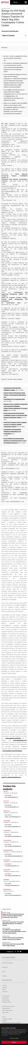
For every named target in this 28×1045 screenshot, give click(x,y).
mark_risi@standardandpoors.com (11, 797)
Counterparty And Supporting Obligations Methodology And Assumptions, (12, 431)
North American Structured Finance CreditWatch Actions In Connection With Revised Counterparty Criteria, (15, 415)
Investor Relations (5, 996)
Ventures (4, 989)
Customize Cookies (14, 1038)
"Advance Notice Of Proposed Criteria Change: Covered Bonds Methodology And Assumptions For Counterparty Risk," (14, 299)
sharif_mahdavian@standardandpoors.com (13, 836)
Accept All (14, 1042)
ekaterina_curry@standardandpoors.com (13, 816)
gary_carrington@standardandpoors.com (13, 826)
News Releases (5, 998)
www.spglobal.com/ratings (13, 738)
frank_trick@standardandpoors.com (12, 807)
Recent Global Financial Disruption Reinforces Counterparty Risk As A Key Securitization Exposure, (15, 441)
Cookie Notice (5, 1035)
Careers (3, 1016)
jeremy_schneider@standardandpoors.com (13, 846)
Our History (4, 987)
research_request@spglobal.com (11, 777)
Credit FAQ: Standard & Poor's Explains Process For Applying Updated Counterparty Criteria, (15, 424)
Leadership (4, 1020)
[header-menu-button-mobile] (25, 2)
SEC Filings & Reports (6, 1002)
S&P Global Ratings (8, 957)
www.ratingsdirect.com (20, 740)
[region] (14, 1034)
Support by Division (6, 1008)
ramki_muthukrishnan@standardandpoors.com (14, 856)
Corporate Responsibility (7, 1018)
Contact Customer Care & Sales (8, 1006)
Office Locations (5, 1012)
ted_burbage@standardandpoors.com (12, 885)
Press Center (4, 991)
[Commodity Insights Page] (16, 951)
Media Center (5, 967)
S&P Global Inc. (7, 980)
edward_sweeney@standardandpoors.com (13, 895)
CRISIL (3, 971)
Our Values (4, 985)
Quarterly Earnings (6, 1000)
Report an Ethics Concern (7, 1010)
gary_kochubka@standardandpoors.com (12, 875)
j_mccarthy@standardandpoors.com (12, 865)
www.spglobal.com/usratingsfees (12, 751)
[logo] (5, 2)
